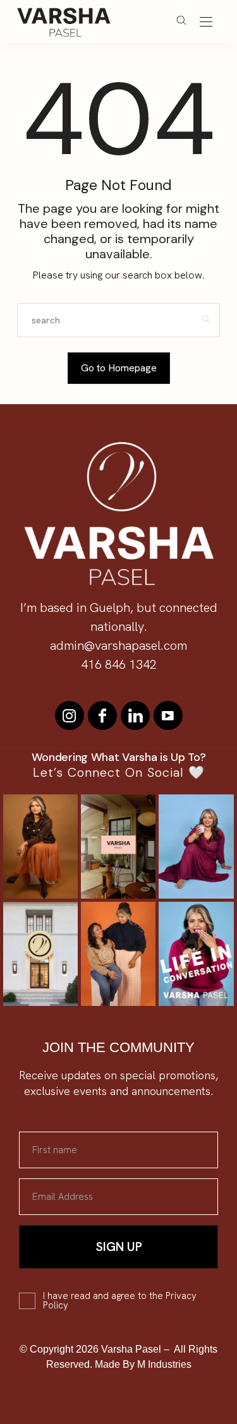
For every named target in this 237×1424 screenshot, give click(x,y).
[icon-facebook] (102, 715)
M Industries (164, 1364)
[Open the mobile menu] (206, 22)
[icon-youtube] (168, 715)
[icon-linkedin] (135, 715)
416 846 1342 (119, 664)
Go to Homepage (119, 367)
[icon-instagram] (69, 715)
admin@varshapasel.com (118, 645)
